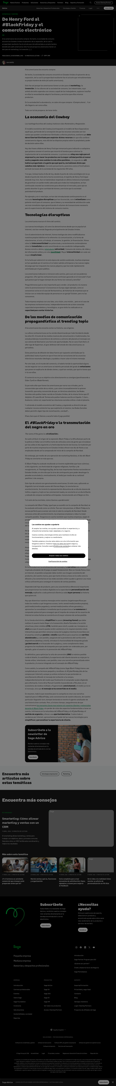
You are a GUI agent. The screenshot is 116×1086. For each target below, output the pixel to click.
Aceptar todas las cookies (58, 556)
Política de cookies (61, 546)
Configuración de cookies (57, 561)
